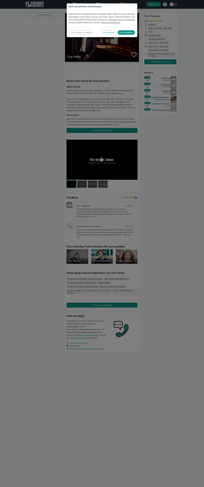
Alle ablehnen (109, 32)
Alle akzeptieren (126, 32)
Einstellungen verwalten (81, 32)
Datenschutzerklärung (110, 22)
